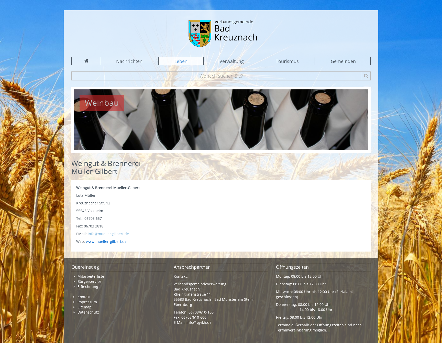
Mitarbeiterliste (91, 276)
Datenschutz (88, 312)
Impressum (87, 301)
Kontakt (84, 296)
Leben (180, 61)
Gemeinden (343, 61)
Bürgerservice (89, 281)
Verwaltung (231, 61)
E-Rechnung (88, 286)
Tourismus (287, 61)
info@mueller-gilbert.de (108, 233)
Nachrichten (129, 61)
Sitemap (85, 307)
